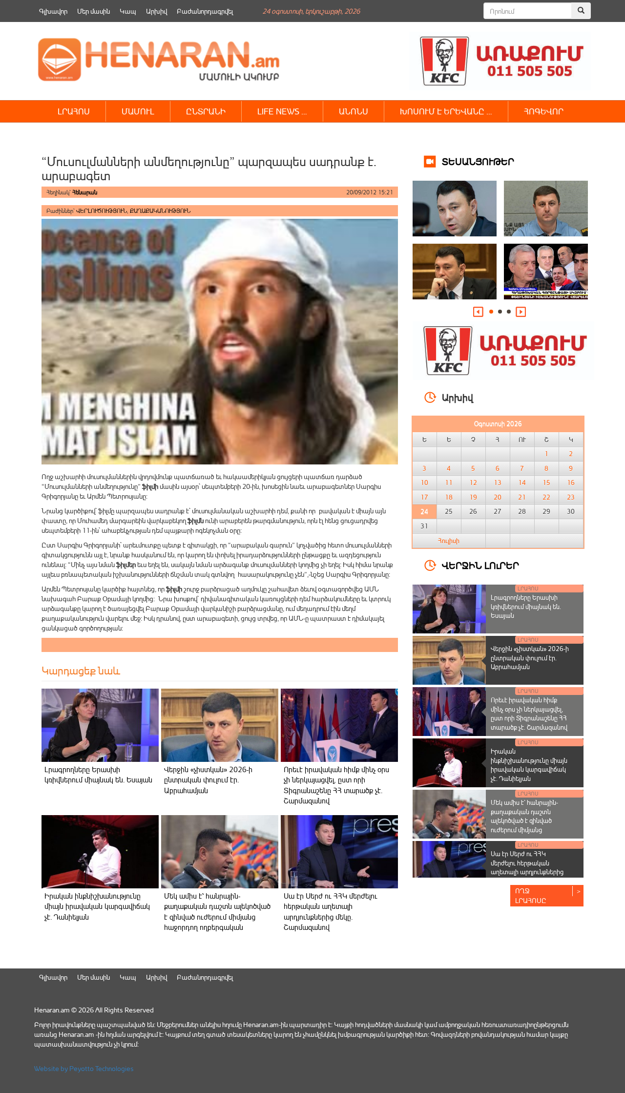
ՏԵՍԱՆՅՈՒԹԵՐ (478, 161)
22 (546, 497)
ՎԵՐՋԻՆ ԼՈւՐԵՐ (480, 565)
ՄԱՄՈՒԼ (138, 111)
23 (571, 497)
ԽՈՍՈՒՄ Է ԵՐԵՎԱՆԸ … (446, 111)
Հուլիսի (448, 541)
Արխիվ (156, 11)
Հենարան (84, 192)
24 (424, 511)
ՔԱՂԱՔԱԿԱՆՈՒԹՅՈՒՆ (160, 210)
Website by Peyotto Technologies (84, 1068)
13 (497, 482)
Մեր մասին (93, 11)
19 (473, 497)
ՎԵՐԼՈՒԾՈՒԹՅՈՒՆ (101, 210)
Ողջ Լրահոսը (530, 895)
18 (449, 497)
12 (473, 482)
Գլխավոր (53, 11)
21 (522, 497)
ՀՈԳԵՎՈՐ (543, 111)
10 (424, 482)
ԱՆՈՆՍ (353, 111)
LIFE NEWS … (282, 111)
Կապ (128, 11)
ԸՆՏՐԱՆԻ (206, 111)
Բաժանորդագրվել (205, 11)
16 (571, 482)
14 (522, 482)
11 (449, 482)
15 (546, 482)
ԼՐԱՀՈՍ (74, 111)
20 (497, 497)
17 (424, 497)
